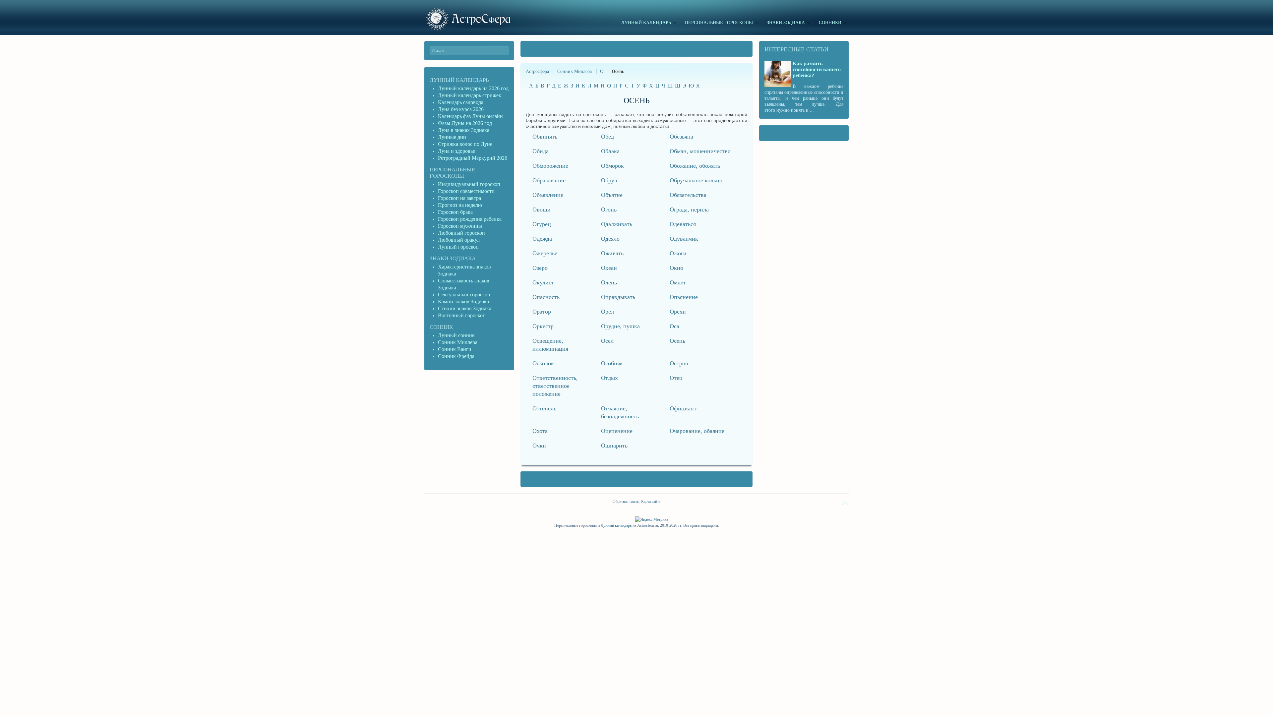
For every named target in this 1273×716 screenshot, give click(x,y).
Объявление (547, 195)
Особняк (612, 363)
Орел (607, 311)
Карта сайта (650, 501)
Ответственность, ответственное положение (555, 386)
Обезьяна (681, 136)
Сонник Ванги (454, 349)
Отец (676, 378)
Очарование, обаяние (697, 431)
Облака (610, 151)
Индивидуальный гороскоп (469, 184)
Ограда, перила (689, 209)
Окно (676, 268)
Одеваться (683, 224)
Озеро (540, 268)
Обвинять (544, 136)
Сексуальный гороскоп (464, 294)
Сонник (441, 327)
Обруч (609, 180)
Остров (679, 363)
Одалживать (616, 224)
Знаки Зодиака (453, 258)
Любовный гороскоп (461, 233)
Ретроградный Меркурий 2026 (473, 158)
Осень (677, 340)
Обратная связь (625, 501)
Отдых (609, 378)
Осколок (543, 363)
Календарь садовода (460, 102)
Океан (609, 268)
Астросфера (537, 71)
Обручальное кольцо (696, 180)
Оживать (612, 253)
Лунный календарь (459, 80)
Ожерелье (544, 253)
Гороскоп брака (455, 212)
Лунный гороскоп (458, 247)
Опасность (546, 297)
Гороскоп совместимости (466, 191)
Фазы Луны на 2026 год (465, 123)
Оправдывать (618, 297)
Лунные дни (452, 137)
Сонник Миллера (574, 71)
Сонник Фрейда (456, 356)
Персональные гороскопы (452, 172)
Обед (607, 136)
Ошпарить (614, 445)
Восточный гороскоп (462, 315)
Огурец (541, 224)
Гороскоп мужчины (460, 226)
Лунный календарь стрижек (469, 95)
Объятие (612, 195)
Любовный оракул (459, 240)
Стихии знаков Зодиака (464, 308)
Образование (549, 180)
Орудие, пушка (620, 326)
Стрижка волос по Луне (465, 144)
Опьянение (684, 297)
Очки (539, 445)
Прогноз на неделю (460, 205)
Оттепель (544, 408)
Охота (540, 431)
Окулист (543, 282)
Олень (609, 282)
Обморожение (550, 165)
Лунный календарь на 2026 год (473, 88)
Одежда (542, 238)
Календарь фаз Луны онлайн (470, 116)
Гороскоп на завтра (459, 198)
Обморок (612, 165)
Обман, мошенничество (700, 151)
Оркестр (543, 326)
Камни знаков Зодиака (463, 301)
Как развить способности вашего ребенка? (817, 69)
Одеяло (610, 238)
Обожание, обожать (695, 165)
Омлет (678, 282)
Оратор (541, 311)
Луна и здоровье (456, 151)
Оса (674, 326)
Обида (540, 151)
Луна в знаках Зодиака (463, 130)
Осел (607, 340)
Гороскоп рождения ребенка (470, 219)
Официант (683, 408)
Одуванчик (684, 238)
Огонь (609, 209)
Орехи (678, 311)
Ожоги (678, 253)
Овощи (541, 209)
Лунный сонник (456, 335)
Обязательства (688, 195)
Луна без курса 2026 (461, 109)
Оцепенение (617, 431)
